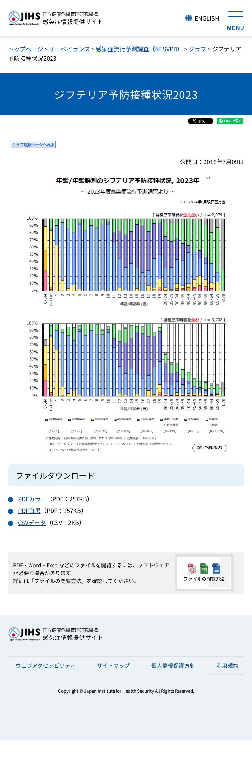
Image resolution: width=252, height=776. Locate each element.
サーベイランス (69, 48)
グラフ (197, 48)
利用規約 (228, 665)
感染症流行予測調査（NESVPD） (139, 48)
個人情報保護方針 (173, 665)
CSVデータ (32, 522)
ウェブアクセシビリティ (46, 665)
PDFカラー (32, 498)
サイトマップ (113, 665)
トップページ (25, 48)
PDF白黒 (29, 510)
